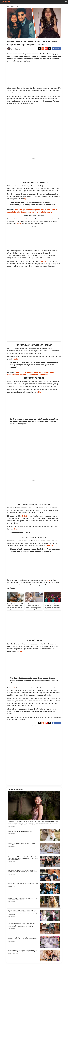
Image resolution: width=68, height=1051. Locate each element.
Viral (18, 6)
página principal (11, 6)
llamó (48, 580)
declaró (24, 516)
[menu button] (66, 2)
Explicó (16, 359)
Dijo (39, 392)
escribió (19, 651)
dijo (25, 198)
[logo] (5, 2)
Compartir (57, 48)
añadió (18, 223)
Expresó (43, 261)
